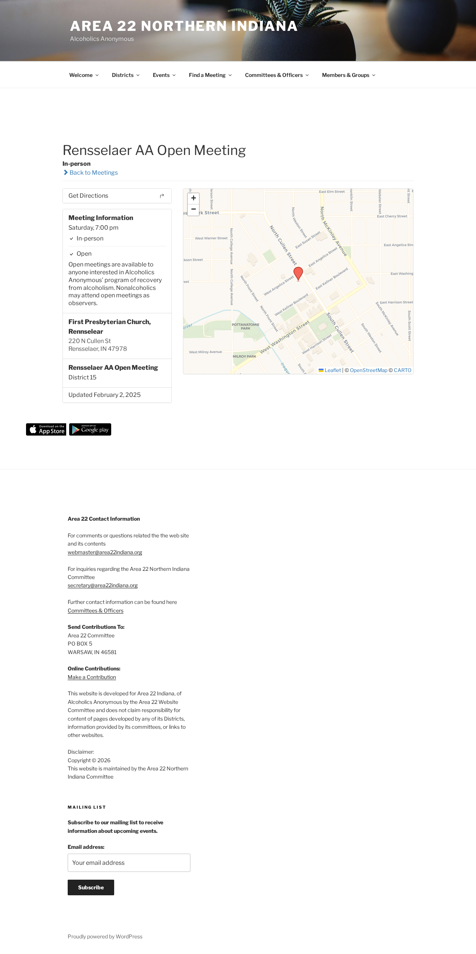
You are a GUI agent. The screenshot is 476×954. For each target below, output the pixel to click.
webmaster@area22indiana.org (105, 552)
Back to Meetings (93, 172)
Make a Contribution (92, 677)
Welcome (81, 75)
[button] (295, 269)
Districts (123, 75)
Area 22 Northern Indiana (184, 26)
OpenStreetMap (368, 370)
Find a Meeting (207, 75)
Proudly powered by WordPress (105, 936)
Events (161, 75)
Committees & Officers (274, 75)
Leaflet (332, 370)
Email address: (86, 847)
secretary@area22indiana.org (103, 585)
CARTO (402, 370)
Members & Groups (345, 75)
